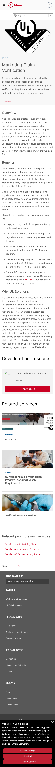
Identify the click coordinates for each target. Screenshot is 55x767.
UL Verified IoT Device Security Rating (21, 554)
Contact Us (11, 659)
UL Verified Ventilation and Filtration (20, 549)
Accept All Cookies (27, 762)
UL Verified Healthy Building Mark (19, 544)
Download (27, 389)
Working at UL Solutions (16, 599)
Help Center (11, 626)
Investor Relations (13, 704)
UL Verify (29, 279)
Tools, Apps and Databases (18, 632)
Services (7, 102)
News (8, 692)
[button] (3, 5)
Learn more (24, 744)
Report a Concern (13, 638)
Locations (10, 671)
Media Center (12, 698)
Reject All (27, 756)
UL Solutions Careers (15, 605)
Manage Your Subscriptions (18, 665)
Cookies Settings (27, 750)
